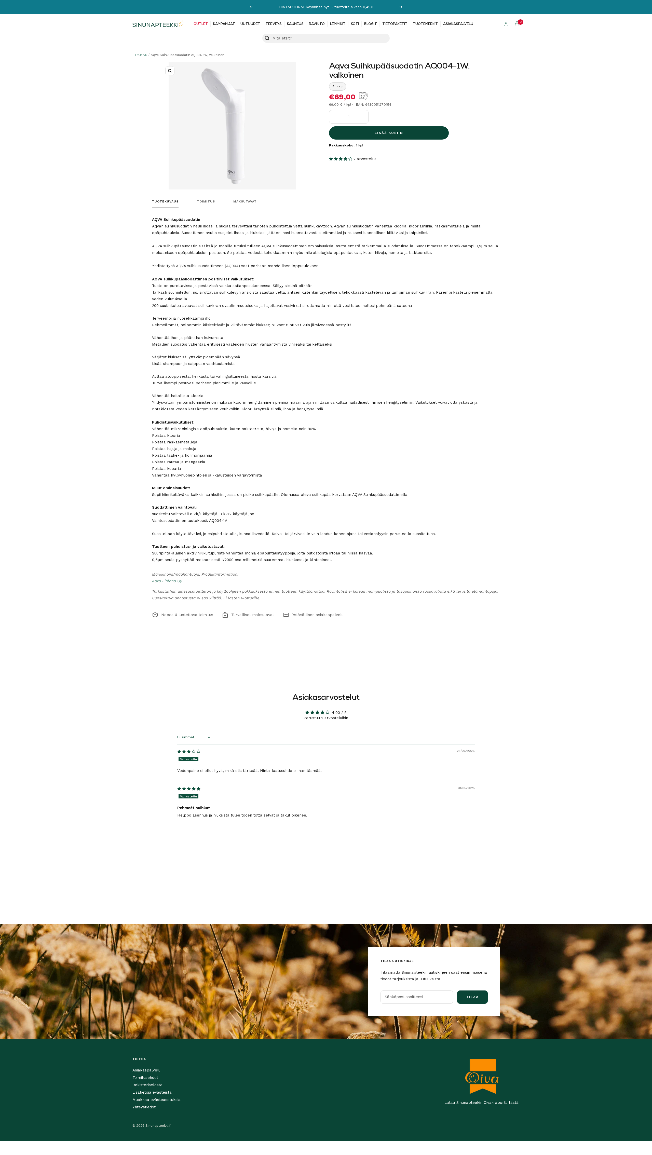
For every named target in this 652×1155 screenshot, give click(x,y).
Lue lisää (378, 7)
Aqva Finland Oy (167, 581)
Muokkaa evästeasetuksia (156, 1099)
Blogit (370, 24)
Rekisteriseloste (147, 1085)
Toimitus (206, 201)
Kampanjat (224, 24)
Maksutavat (245, 201)
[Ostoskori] (517, 23)
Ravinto (317, 24)
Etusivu (141, 55)
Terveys (274, 24)
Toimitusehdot (145, 1077)
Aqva (337, 87)
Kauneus (295, 24)
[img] (188, 751)
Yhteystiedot (144, 1107)
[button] (341, 159)
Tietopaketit (395, 24)
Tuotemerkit (425, 24)
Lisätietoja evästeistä (152, 1092)
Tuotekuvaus (165, 201)
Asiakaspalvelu (458, 24)
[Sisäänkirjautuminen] (506, 24)
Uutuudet (250, 24)
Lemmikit (338, 24)
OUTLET (201, 24)
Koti (355, 24)
